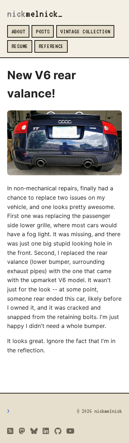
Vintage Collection (85, 31)
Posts (43, 31)
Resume (19, 46)
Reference (51, 46)
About (18, 31)
